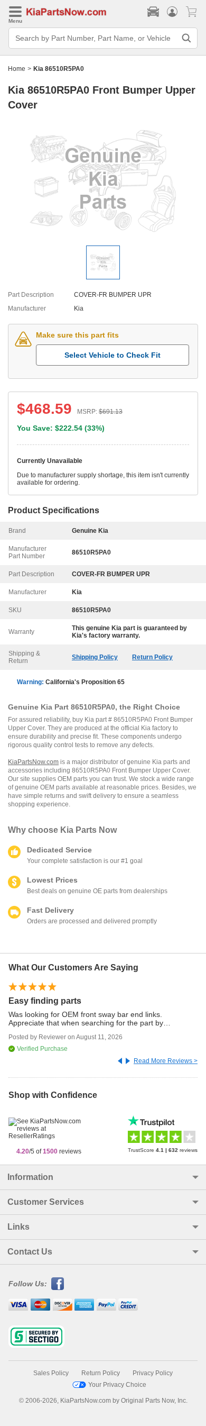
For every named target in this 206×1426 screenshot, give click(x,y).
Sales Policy (51, 1373)
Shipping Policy (95, 657)
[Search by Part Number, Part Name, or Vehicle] (186, 38)
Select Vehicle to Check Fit (112, 355)
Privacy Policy (153, 1373)
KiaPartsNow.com (33, 762)
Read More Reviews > (166, 1061)
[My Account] (172, 11)
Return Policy (152, 657)
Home (16, 68)
